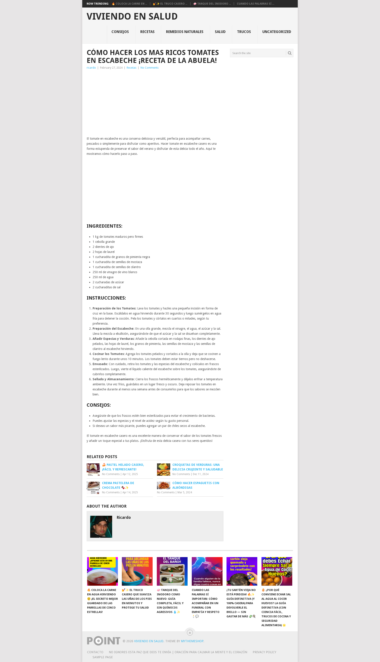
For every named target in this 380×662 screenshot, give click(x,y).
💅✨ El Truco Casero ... (170, 3)
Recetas (147, 32)
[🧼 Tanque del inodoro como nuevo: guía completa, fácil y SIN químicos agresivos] (172, 571)
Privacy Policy (264, 652)
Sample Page (103, 657)
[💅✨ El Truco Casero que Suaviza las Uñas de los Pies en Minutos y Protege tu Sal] (137, 571)
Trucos (244, 32)
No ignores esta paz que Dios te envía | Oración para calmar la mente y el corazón (178, 652)
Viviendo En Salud (132, 16)
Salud (220, 32)
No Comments (150, 67)
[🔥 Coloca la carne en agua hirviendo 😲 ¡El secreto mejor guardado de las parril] (102, 571)
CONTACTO (95, 652)
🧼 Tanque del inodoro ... (212, 3)
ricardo (91, 67)
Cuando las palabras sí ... (255, 3)
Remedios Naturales (184, 32)
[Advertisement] (155, 103)
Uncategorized (276, 32)
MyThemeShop (192, 641)
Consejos (120, 32)
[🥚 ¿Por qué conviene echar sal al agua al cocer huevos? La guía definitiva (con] (276, 571)
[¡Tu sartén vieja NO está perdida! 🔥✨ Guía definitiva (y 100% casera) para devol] (242, 571)
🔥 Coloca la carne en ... (129, 3)
